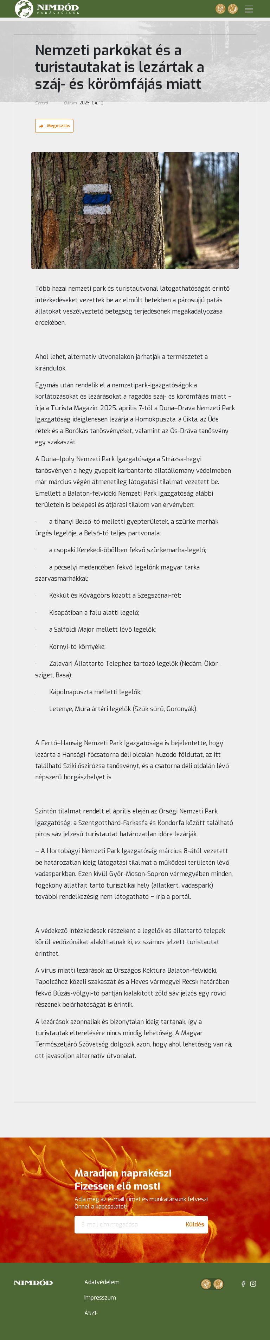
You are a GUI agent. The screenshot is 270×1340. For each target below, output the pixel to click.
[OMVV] (232, 9)
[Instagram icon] (253, 1284)
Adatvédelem (102, 1282)
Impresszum (100, 1297)
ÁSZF (91, 1313)
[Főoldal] (33, 1282)
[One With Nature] (220, 9)
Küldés (195, 1224)
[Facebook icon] (243, 1284)
